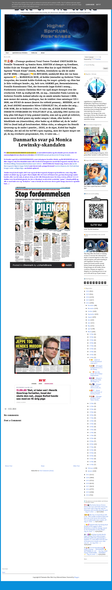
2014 (88, 495)
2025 (88, 294)
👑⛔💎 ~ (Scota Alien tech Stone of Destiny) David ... (95, 392)
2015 (88, 492)
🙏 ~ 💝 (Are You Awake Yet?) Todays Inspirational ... (95, 373)
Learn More (90, 4)
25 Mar (91, 351)
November (91, 308)
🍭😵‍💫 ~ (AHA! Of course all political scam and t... (95, 361)
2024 (88, 297)
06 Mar (91, 450)
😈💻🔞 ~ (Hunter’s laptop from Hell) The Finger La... (95, 380)
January (90, 471)
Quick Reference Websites (19, 52)
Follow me (34, 52)
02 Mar (91, 461)
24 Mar (91, 354)
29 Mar (91, 340)
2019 (88, 480)
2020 (88, 477)
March (90, 331)
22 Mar (91, 403)
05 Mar (91, 453)
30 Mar (91, 337)
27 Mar (91, 346)
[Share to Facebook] (14, 409)
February (91, 468)
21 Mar (91, 406)
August (90, 317)
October (90, 311)
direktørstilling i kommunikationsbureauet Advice (23, 164)
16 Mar (91, 421)
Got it (98, 4)
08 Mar (91, 444)
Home (43, 466)
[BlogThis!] (10, 409)
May (89, 326)
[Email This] (9, 409)
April (89, 329)
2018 (88, 483)
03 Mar (91, 458)
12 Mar (91, 432)
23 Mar (91, 357)
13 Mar (91, 429)
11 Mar (91, 435)
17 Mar (91, 418)
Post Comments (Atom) (47, 470)
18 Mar (91, 415)
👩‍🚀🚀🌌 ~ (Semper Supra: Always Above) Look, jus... (95, 386)
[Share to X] (12, 409)
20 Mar (91, 409)
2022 (88, 303)
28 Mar (91, 343)
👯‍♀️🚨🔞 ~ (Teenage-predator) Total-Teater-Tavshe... (95, 398)
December (91, 305)
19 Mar (91, 412)
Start (7, 52)
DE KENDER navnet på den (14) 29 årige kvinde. (53, 155)
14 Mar (91, 426)
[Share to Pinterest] (15, 409)
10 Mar (91, 438)
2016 (88, 489)
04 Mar (91, 456)
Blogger (76, 577)
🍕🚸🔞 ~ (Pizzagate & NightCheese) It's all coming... (95, 367)
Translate (98, 59)
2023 (88, 300)
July (89, 320)
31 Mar (91, 334)
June (89, 323)
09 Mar (91, 441)
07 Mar (91, 447)
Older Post (76, 466)
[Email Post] (5, 409)
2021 (88, 474)
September (91, 314)
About (42, 52)
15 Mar (91, 424)
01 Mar (91, 464)
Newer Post (8, 466)
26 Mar (91, 349)
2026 (88, 291)
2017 (88, 486)
